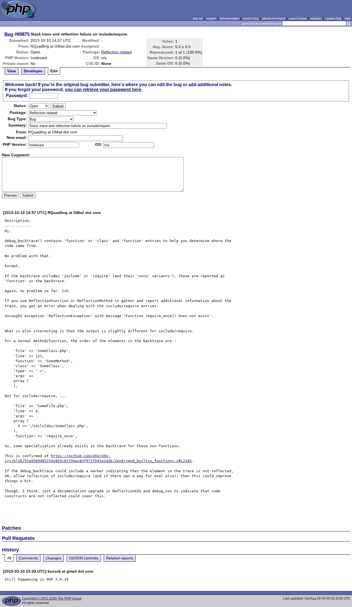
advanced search (273, 18)
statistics (316, 18)
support (211, 18)
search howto (298, 18)
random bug (333, 18)
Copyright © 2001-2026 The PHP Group (51, 598)
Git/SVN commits (83, 558)
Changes (53, 558)
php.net (198, 18)
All (9, 558)
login (348, 18)
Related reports (119, 558)
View (11, 71)
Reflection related (116, 52)
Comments (28, 558)
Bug (8, 34)
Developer (33, 71)
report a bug (251, 18)
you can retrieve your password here (103, 89)
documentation (229, 18)
